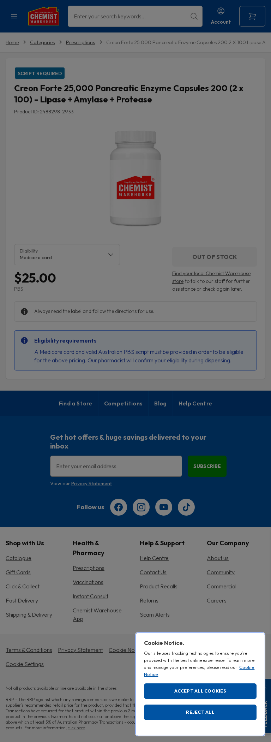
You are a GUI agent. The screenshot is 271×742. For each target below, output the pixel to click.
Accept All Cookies (200, 691)
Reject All (200, 712)
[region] (200, 684)
